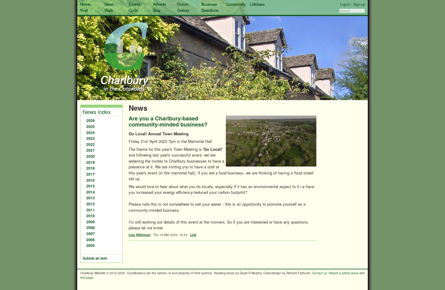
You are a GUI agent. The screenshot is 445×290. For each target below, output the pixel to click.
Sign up (359, 4)
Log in (345, 4)
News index (97, 112)
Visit (84, 10)
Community (236, 4)
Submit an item (95, 258)
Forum (183, 4)
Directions (210, 10)
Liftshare (257, 4)
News (109, 4)
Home (85, 4)
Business (209, 4)
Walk (108, 10)
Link (193, 235)
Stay (156, 10)
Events (134, 4)
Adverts (159, 4)
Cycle (133, 10)
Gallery (183, 10)
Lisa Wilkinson (139, 235)
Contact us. (320, 273)
